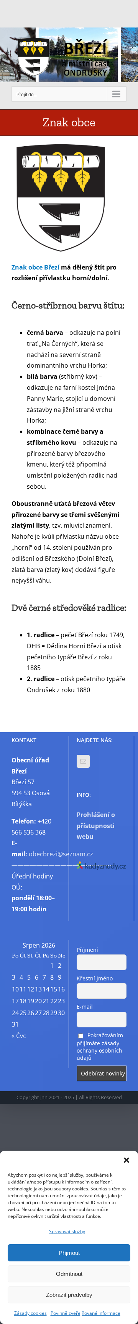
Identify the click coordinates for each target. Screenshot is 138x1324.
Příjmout (69, 1253)
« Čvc (19, 1036)
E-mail (85, 1006)
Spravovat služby (67, 1231)
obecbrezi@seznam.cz (61, 854)
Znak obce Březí (35, 267)
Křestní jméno (95, 978)
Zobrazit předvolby (69, 1295)
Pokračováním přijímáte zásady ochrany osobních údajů (100, 1046)
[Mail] (83, 761)
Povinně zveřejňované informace (85, 1313)
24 (15, 1013)
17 (15, 1001)
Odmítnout (69, 1274)
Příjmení (87, 949)
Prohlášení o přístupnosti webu (96, 826)
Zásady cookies (30, 1313)
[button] (126, 1160)
